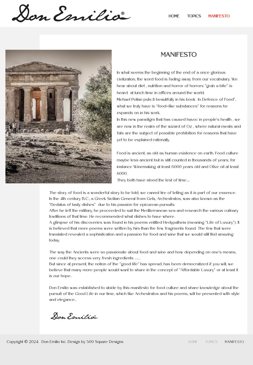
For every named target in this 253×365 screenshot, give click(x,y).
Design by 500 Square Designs (95, 342)
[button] (194, 16)
